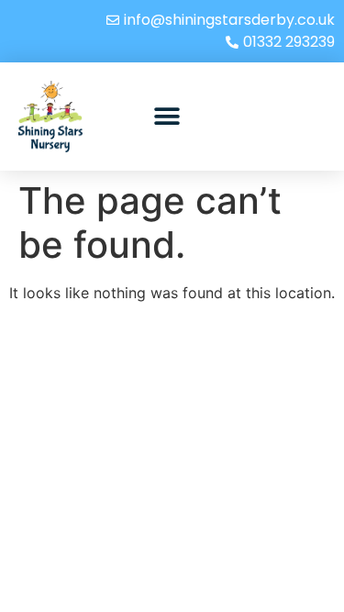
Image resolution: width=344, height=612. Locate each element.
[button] (166, 117)
